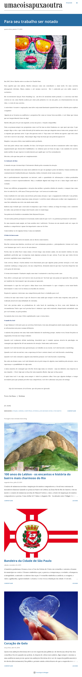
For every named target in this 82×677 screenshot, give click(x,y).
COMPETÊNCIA (28, 411)
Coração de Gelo (16, 643)
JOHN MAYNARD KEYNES (46, 411)
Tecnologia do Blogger (41, 672)
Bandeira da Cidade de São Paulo (28, 561)
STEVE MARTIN (57, 411)
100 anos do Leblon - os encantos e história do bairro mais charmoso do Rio (37, 476)
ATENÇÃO (15, 411)
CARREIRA (21, 411)
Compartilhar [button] (71, 411)
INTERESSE (36, 411)
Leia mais (75, 500)
